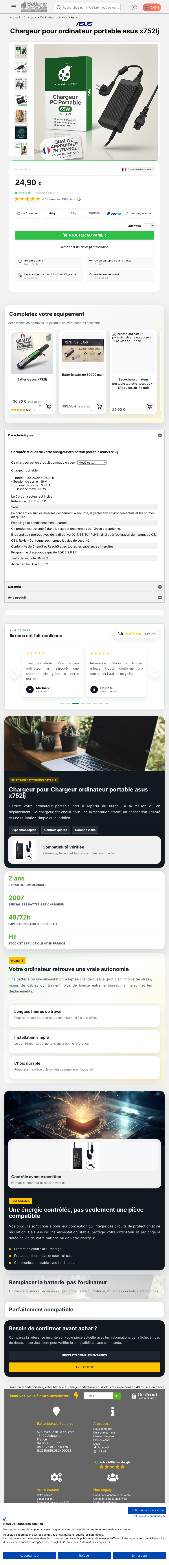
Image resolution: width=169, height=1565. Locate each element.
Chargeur (30, 17)
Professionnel (101, 1440)
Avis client (84, 1367)
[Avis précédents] (14, 673)
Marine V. (43, 688)
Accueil (15, 17)
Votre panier (44, 1495)
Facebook (103, 1447)
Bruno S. (106, 688)
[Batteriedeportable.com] (34, 11)
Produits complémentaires (84, 1355)
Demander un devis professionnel (84, 247)
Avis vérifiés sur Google (115, 1462)
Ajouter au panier (86, 235)
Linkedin (102, 1451)
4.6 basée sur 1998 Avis (58, 199)
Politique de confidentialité (149, 1516)
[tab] (62, 703)
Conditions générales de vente (112, 1495)
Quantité (134, 226)
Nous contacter (102, 1428)
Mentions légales (103, 1436)
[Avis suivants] (154, 673)
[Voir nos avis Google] (133, 633)
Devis (96, 1443)
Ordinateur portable (53, 17)
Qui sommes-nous (104, 1432)
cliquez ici (103, 1542)
